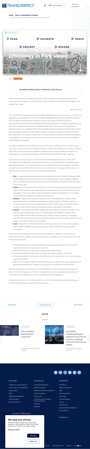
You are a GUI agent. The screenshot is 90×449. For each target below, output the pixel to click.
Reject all (33, 441)
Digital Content (13, 390)
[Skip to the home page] (22, 5)
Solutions (13, 381)
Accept (33, 436)
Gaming (61, 402)
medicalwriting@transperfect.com (33, 280)
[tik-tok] (79, 372)
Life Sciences (18, 78)
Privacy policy (14, 429)
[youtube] (65, 372)
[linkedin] (74, 372)
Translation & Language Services (18, 385)
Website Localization (40, 387)
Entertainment (63, 405)
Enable (79, 447)
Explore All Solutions (14, 402)
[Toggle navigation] (45, 5)
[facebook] (56, 372)
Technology (39, 381)
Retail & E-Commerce (65, 387)
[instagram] (70, 372)
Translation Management (41, 385)
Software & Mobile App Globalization (44, 390)
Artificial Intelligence (40, 393)
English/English (56, 5)
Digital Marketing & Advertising (68, 408)
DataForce (37, 406)
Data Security (37, 396)
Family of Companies (75, 5)
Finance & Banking (64, 399)
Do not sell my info (58, 445)
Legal (60, 390)
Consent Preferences (21, 413)
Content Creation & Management (18, 387)
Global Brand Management (16, 396)
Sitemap (68, 445)
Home (11, 15)
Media (10, 393)
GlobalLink (37, 404)
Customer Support (14, 399)
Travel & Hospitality (64, 393)
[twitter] (60, 372)
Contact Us (63, 417)
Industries (63, 381)
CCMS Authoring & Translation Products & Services (42, 400)
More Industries (63, 410)
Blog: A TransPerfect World (26, 15)
